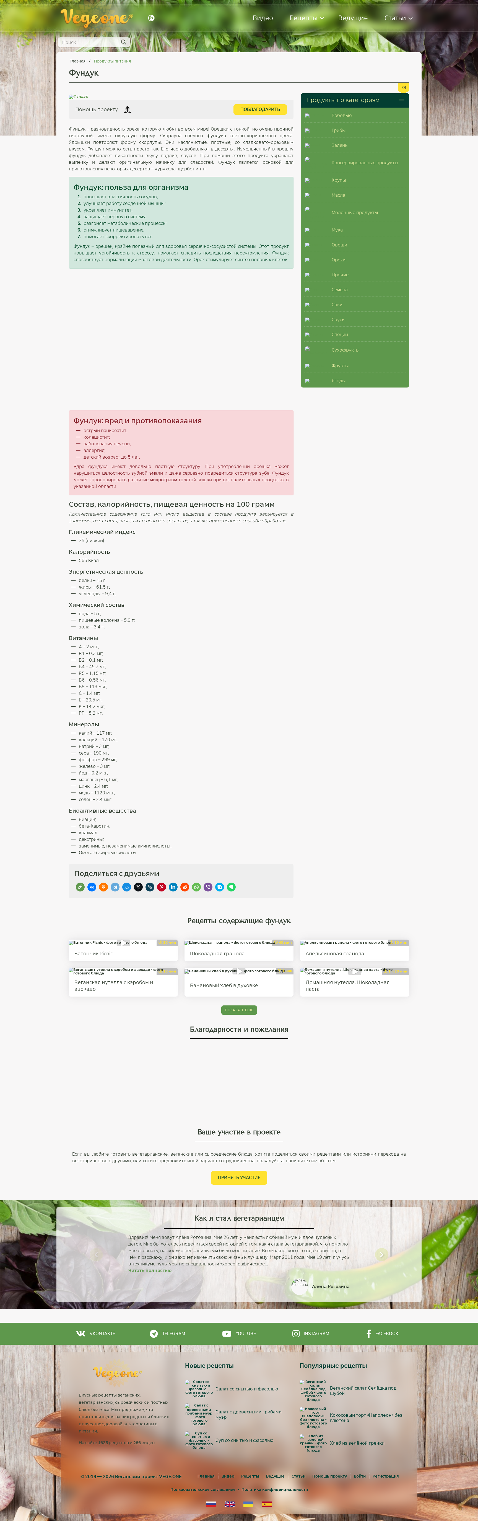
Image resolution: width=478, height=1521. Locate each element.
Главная (78, 61)
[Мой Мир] (126, 887)
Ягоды (339, 380)
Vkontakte (102, 1334)
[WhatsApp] (196, 887)
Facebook (386, 1334)
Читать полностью (150, 1270)
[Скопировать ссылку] (80, 887)
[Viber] (208, 887)
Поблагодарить (260, 109)
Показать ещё (239, 1010)
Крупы (339, 180)
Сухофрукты (346, 350)
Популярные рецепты (333, 1366)
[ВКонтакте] (91, 887)
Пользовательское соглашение (203, 1489)
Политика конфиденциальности (274, 1489)
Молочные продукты (355, 212)
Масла (338, 195)
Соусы (338, 319)
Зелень (339, 145)
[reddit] (184, 887)
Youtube (246, 1334)
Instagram (316, 1334)
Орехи (338, 259)
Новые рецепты (209, 1366)
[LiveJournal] (150, 887)
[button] (96, 1254)
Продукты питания (112, 61)
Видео (263, 18)
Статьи (395, 18)
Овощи (339, 245)
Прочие (340, 274)
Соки (337, 304)
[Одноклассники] (103, 887)
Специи (340, 334)
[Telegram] (115, 887)
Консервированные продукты (365, 162)
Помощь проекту (329, 1476)
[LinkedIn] (173, 887)
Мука (337, 230)
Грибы (339, 130)
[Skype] (219, 887)
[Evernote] (231, 887)
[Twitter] (138, 887)
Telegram (173, 1334)
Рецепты (304, 18)
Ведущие (353, 18)
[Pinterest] (161, 887)
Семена (340, 289)
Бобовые (342, 115)
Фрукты (340, 365)
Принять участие (239, 1178)
